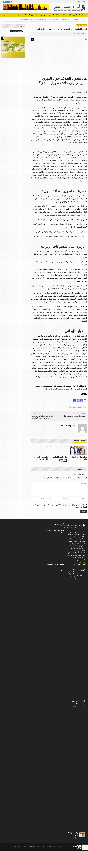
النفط (74, 407)
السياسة (79, 407)
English (82, 1)
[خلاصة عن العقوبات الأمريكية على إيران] (39, 450)
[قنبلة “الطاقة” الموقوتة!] (82, 765)
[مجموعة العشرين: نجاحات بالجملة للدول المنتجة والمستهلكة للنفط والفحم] (82, 634)
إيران (84, 407)
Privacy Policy (57, 846)
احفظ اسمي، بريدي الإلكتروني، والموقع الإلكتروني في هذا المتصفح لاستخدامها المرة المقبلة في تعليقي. (60, 506)
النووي (69, 407)
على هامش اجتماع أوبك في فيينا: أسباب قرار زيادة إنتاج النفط (42, 417)
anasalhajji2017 (68, 425)
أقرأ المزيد (82, 562)
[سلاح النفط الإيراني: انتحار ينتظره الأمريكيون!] (58, 450)
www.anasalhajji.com (32, 846)
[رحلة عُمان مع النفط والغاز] (78, 450)
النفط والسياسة (80, 25)
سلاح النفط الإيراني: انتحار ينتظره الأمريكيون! (60, 459)
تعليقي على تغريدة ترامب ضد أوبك (74, 416)
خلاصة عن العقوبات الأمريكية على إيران (41, 458)
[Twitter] (12, 1)
